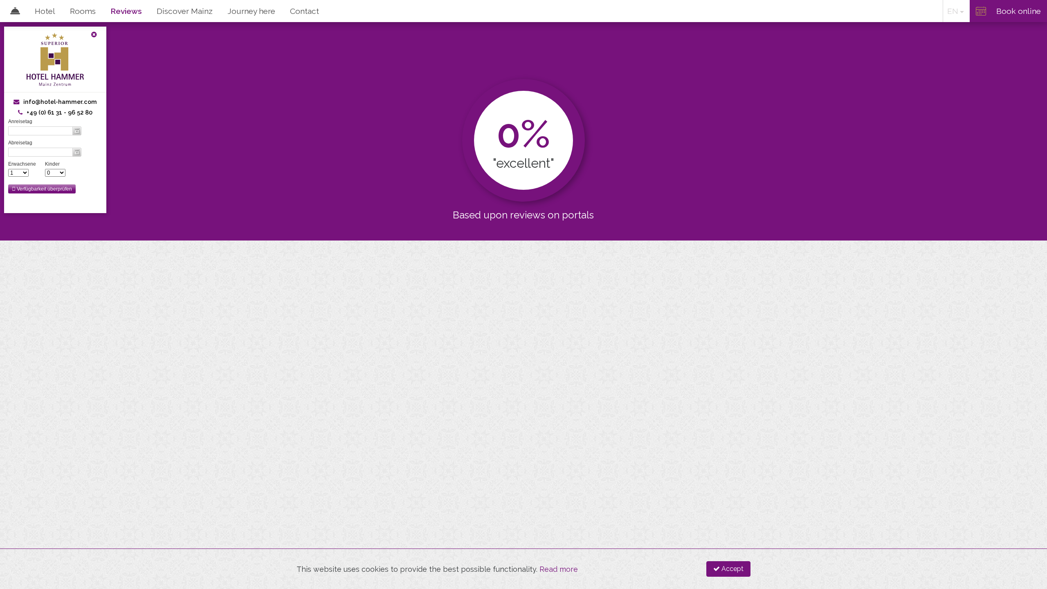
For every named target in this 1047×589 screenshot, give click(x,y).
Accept (732, 569)
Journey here (251, 11)
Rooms (83, 11)
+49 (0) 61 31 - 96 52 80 (59, 112)
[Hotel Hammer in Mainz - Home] (12, 11)
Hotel (45, 11)
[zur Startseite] (55, 212)
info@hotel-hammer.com (60, 101)
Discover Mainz (185, 11)
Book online (1018, 11)
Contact (304, 11)
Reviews (126, 11)
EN (952, 11)
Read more (558, 569)
